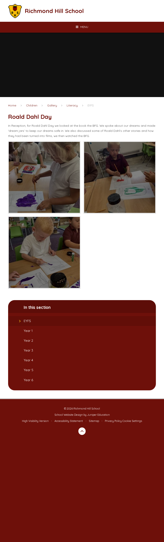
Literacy (72, 105)
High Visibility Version (35, 421)
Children (31, 105)
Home (12, 105)
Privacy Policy (113, 421)
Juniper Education (98, 414)
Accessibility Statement (68, 421)
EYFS (91, 105)
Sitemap (94, 421)
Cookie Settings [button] (132, 421)
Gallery (52, 105)
